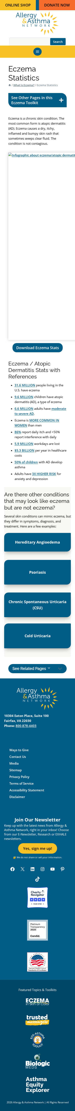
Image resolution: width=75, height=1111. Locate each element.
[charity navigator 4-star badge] (37, 897)
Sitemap (15, 770)
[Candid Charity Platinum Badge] (37, 930)
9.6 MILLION (24, 397)
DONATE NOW (57, 5)
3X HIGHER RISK (44, 474)
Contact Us (17, 757)
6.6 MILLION (24, 408)
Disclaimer (17, 797)
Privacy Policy (19, 777)
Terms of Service (21, 783)
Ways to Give (19, 750)
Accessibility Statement (26, 790)
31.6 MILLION (25, 385)
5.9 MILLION (24, 444)
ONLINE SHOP (18, 5)
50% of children (26, 462)
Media (14, 763)
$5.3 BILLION (24, 450)
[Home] (9, 85)
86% (18, 432)
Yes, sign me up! (37, 848)
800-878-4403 (26, 726)
